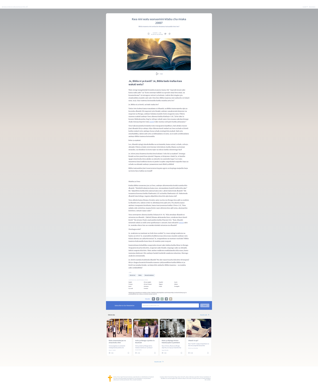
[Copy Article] (169, 33)
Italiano (176, 284)
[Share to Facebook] (153, 298)
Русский (131, 288)
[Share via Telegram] (166, 298)
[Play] (157, 73)
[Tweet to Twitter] (157, 298)
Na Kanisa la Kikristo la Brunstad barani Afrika (14, 7)
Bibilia (140, 275)
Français (131, 284)
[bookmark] (148, 33)
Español (161, 282)
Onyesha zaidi (203, 315)
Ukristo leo (132, 275)
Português (176, 286)
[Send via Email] (170, 298)
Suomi (175, 282)
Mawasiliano (312, 7)
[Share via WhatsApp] (162, 298)
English (130, 282)
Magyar (161, 284)
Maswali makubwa (149, 275)
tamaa (181, 223)
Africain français (148, 284)
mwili (152, 122)
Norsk (130, 286)
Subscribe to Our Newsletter (124, 305)
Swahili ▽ (305, 7)
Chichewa (146, 286)
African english (147, 282)
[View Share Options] (165, 33)
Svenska (146, 288)
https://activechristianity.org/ (178, 292)
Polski (160, 286)
